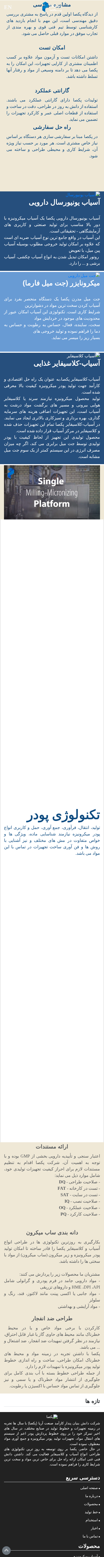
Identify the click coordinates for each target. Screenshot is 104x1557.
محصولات (91, 1504)
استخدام (92, 1520)
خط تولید (91, 1512)
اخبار (94, 1528)
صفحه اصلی (89, 1488)
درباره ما (91, 1496)
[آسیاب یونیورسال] (52, 194)
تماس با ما (90, 1536)
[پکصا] (52, 6)
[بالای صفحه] (6, 1550)
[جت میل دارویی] (52, 275)
